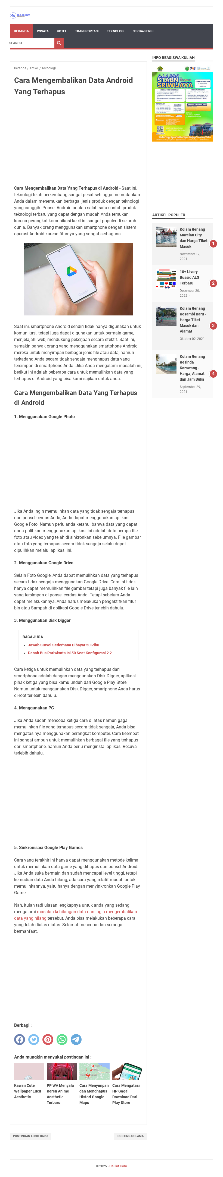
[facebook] (19, 1039)
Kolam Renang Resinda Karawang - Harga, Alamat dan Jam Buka (192, 367)
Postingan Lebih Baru (30, 1136)
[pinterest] (47, 1039)
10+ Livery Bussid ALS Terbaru (189, 277)
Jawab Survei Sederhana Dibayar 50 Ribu (63, 645)
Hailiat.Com (118, 1166)
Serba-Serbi (143, 31)
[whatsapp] (62, 1039)
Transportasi (87, 31)
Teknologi (116, 31)
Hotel (62, 31)
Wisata (43, 31)
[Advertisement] (78, 141)
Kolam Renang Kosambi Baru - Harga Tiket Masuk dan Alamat (193, 319)
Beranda (21, 31)
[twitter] (33, 1039)
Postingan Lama (130, 1136)
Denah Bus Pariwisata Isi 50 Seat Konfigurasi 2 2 (70, 653)
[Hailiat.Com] (20, 15)
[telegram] (76, 1039)
